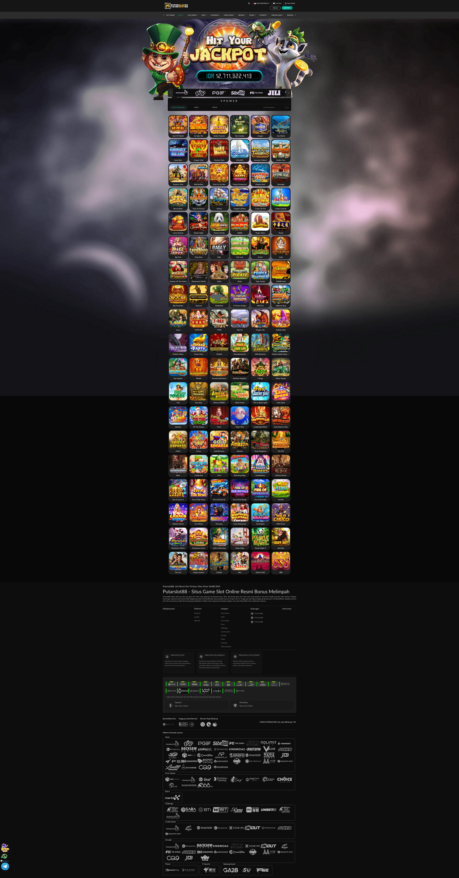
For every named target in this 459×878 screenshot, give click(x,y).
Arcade (241, 15)
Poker (251, 15)
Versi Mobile (291, 3)
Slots (180, 15)
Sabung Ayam (276, 15)
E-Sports (263, 15)
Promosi (290, 15)
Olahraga (215, 15)
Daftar (287, 8)
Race (204, 15)
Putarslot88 (258, 613)
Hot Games (170, 15)
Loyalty (196, 617)
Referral (197, 621)
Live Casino (192, 15)
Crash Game (228, 15)
